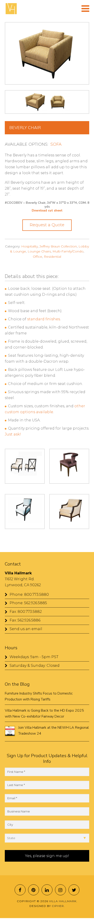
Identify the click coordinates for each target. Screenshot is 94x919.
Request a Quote (47, 224)
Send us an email (26, 629)
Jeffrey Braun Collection (58, 246)
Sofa (56, 144)
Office (37, 257)
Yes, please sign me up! (47, 856)
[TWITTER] (73, 889)
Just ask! (13, 434)
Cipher (58, 906)
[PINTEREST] (33, 889)
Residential (52, 257)
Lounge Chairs (39, 251)
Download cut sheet (47, 210)
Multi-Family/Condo (68, 251)
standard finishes (43, 319)
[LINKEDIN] (47, 889)
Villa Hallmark (11, 8)
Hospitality (29, 246)
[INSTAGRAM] (60, 889)
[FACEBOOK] (20, 889)
